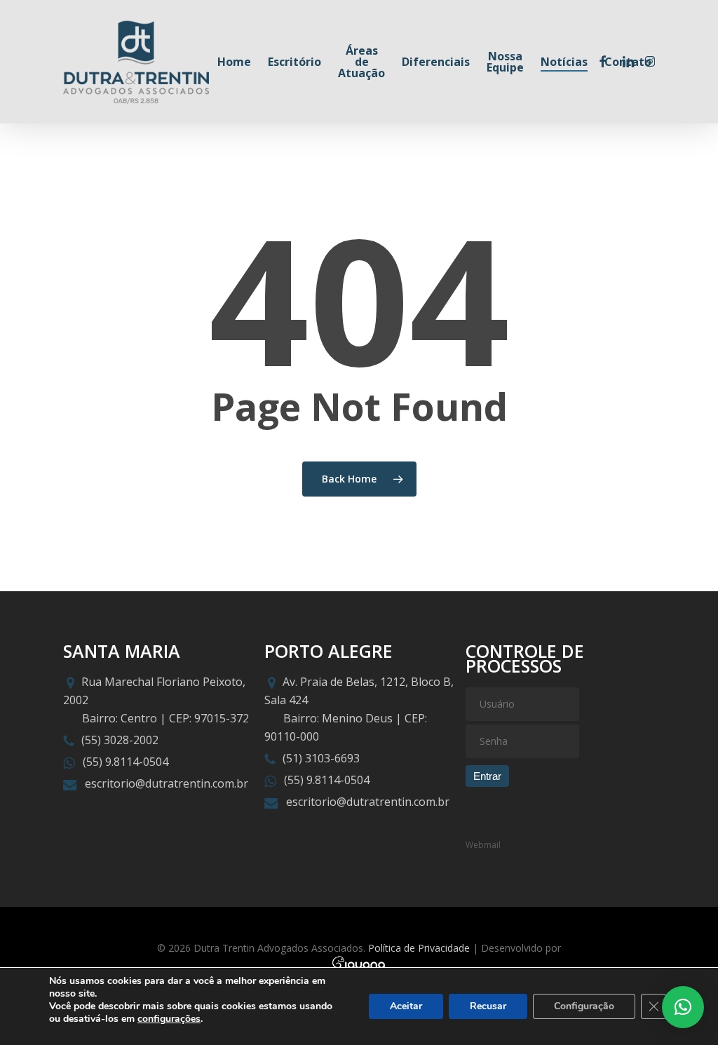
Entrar (487, 776)
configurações (169, 1019)
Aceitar (406, 1006)
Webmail (483, 845)
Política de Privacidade (419, 948)
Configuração (584, 1006)
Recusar (488, 1006)
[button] (683, 1007)
